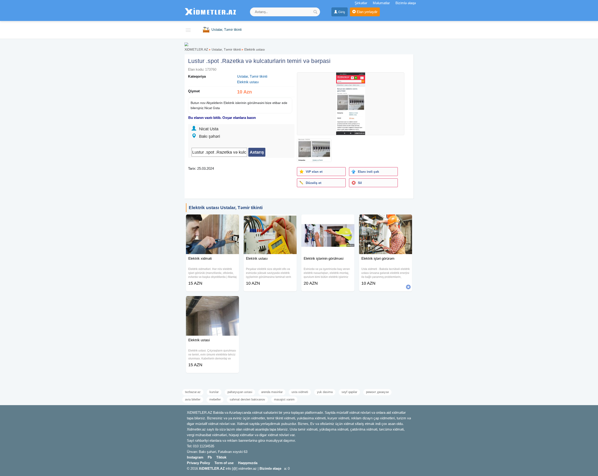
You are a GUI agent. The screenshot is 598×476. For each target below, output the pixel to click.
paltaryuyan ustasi (240, 392)
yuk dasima (325, 392)
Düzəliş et (313, 183)
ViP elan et (314, 171)
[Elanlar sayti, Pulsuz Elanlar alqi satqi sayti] (186, 44)
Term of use (224, 463)
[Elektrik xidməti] (212, 220)
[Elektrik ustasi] (212, 302)
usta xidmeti (300, 392)
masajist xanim (284, 399)
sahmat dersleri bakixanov (247, 399)
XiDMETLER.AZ (196, 49)
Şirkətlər (361, 3)
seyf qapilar (349, 392)
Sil (360, 183)
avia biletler (192, 399)
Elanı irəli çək (368, 171)
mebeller (215, 399)
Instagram (195, 457)
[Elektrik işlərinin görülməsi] (327, 220)
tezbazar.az (193, 392)
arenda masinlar (272, 392)
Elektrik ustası (254, 49)
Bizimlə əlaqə (405, 3)
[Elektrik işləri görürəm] (385, 220)
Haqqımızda (247, 463)
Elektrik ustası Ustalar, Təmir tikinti (226, 207)
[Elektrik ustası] (270, 220)
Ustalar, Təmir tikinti (226, 49)
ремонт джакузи (377, 392)
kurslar (214, 392)
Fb (210, 457)
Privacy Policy (198, 463)
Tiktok (221, 457)
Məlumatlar (381, 3)
